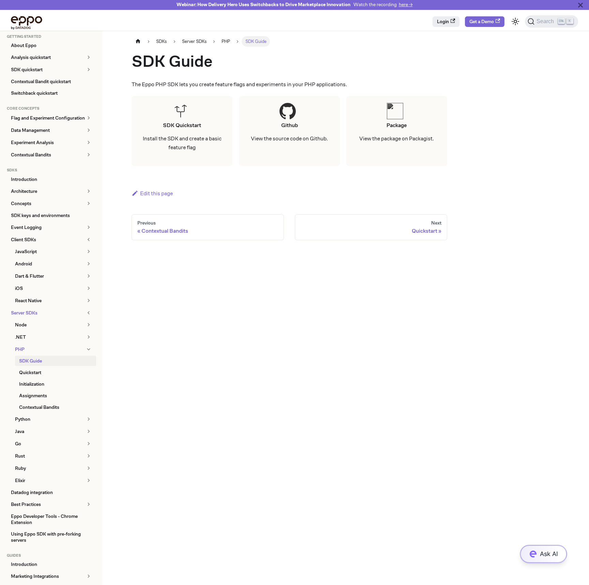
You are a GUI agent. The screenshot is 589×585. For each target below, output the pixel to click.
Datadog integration (32, 492)
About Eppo (23, 45)
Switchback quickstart (34, 93)
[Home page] (138, 41)
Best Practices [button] (26, 504)
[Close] (580, 5)
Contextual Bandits (39, 407)
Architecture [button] (24, 191)
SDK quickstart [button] (27, 69)
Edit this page (156, 193)
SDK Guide (30, 361)
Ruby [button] (20, 468)
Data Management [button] (30, 130)
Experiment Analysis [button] (32, 142)
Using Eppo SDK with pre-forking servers (46, 537)
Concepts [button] (21, 203)
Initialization (31, 384)
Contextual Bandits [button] (31, 154)
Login (443, 21)
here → (406, 4)
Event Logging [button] (26, 227)
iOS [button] (19, 288)
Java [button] (19, 431)
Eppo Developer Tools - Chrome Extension (44, 519)
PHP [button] (20, 349)
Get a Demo (481, 21)
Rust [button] (20, 456)
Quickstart (30, 372)
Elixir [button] (20, 480)
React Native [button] (28, 300)
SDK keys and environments (40, 215)
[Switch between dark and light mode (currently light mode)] (515, 21)
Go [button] (18, 443)
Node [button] (21, 324)
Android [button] (23, 263)
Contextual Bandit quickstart (41, 81)
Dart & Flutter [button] (29, 276)
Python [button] (22, 419)
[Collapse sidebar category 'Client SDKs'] (88, 239)
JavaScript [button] (26, 251)
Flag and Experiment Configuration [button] (48, 118)
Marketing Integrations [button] (35, 576)
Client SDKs (23, 239)
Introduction (24, 179)
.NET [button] (20, 337)
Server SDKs (24, 312)
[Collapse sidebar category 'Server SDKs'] (88, 312)
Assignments (33, 395)
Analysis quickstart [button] (31, 57)
